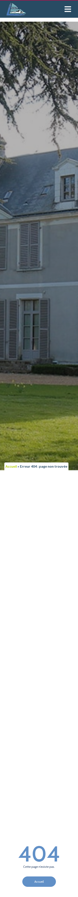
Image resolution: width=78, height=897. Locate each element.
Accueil (11, 466)
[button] (68, 9)
